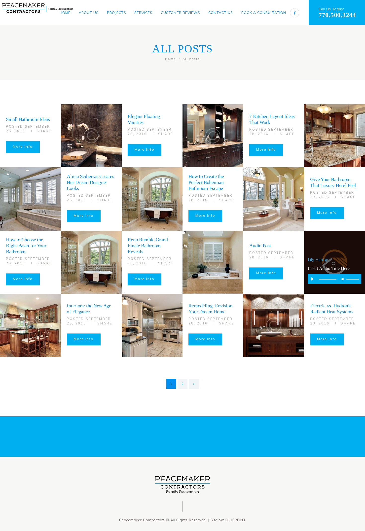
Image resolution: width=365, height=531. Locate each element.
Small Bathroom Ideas (28, 119)
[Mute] (343, 279)
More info (23, 146)
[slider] (353, 279)
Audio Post (260, 245)
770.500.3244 (337, 15)
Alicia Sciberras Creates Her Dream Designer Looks (90, 182)
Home (170, 59)
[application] (335, 279)
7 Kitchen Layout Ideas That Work (271, 119)
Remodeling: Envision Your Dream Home (210, 309)
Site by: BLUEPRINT (228, 520)
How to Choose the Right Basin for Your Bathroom (26, 245)
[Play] (313, 279)
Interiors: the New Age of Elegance (89, 309)
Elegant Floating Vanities (144, 119)
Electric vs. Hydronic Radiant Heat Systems (331, 309)
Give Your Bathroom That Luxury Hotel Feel (333, 182)
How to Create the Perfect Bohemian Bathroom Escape (206, 182)
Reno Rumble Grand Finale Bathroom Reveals (148, 245)
